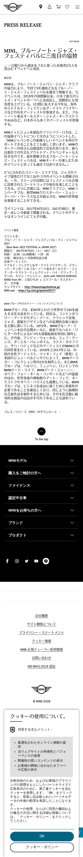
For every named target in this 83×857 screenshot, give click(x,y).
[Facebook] (7, 561)
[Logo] (41, 689)
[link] (40, 7)
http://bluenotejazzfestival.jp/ (42, 287)
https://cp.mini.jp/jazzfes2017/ (37, 290)
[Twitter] (26, 561)
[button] (49, 7)
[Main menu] (77, 7)
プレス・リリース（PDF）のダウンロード (31, 412)
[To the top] (41, 431)
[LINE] (46, 561)
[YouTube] (36, 561)
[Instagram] (17, 561)
